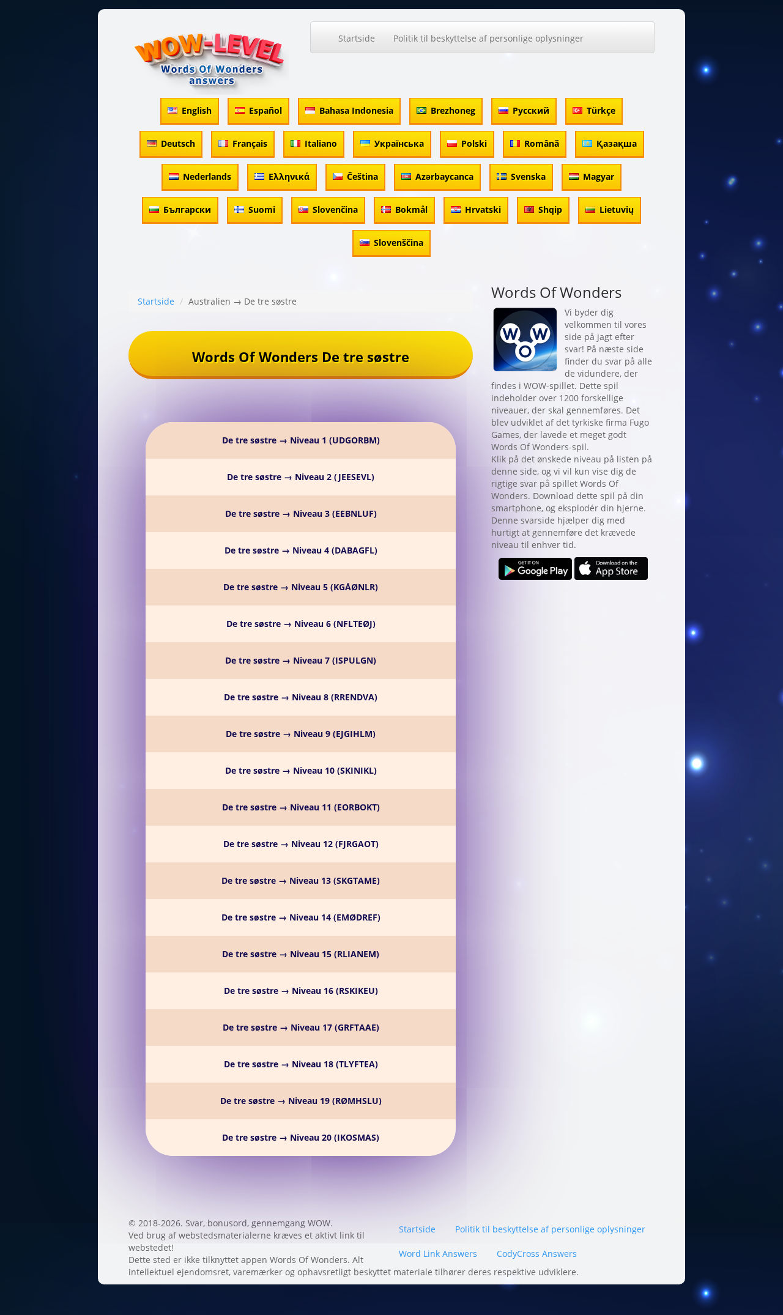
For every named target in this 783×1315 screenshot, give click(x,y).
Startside (356, 38)
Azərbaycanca (444, 176)
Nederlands (207, 176)
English (197, 110)
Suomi (261, 209)
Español (265, 110)
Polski (474, 143)
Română (541, 143)
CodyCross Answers (537, 1253)
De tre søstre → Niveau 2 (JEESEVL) (300, 477)
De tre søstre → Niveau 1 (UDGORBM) (301, 440)
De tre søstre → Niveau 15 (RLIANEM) (300, 954)
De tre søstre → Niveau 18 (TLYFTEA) (301, 1064)
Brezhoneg (453, 110)
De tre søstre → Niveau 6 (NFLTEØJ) (301, 623)
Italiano (321, 143)
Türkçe (601, 110)
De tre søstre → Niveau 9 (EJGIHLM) (301, 733)
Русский (531, 110)
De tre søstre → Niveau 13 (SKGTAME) (300, 880)
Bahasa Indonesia (356, 110)
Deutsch (178, 143)
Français (249, 143)
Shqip (550, 209)
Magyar (598, 176)
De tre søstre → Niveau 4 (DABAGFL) (301, 550)
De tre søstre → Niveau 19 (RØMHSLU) (301, 1100)
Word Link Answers (438, 1253)
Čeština (362, 176)
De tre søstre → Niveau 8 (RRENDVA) (300, 697)
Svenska (528, 176)
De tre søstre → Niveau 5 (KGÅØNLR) (300, 587)
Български (187, 209)
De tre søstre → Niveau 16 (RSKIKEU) (301, 990)
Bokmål (411, 209)
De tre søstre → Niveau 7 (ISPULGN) (300, 660)
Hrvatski (483, 209)
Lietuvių (616, 209)
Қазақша (616, 143)
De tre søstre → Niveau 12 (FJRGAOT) (301, 844)
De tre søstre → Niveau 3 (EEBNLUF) (301, 513)
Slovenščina (398, 242)
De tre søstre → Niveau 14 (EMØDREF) (300, 917)
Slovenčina (335, 209)
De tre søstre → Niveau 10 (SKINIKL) (301, 770)
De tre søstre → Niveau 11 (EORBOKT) (301, 807)
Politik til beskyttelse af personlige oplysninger (488, 38)
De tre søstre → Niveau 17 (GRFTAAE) (301, 1027)
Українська (399, 143)
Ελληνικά (289, 176)
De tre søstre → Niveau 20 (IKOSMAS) (300, 1137)
